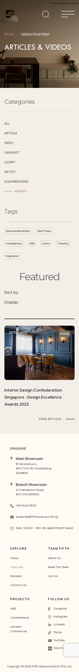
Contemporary (14, 243)
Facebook (60, 608)
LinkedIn (59, 624)
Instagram (61, 616)
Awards (20, 191)
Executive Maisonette (18, 230)
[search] (50, 14)
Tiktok (58, 632)
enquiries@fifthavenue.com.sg (37, 517)
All (7, 123)
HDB (32, 243)
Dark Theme (44, 230)
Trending (62, 243)
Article (10, 133)
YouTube (59, 640)
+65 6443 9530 (26, 505)
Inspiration (12, 256)
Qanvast (12, 152)
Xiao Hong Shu (63, 648)
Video (8, 142)
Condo (46, 243)
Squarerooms (16, 181)
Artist (10, 171)
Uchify (9, 162)
